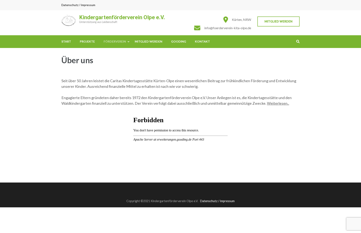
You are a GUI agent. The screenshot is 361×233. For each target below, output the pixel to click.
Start (66, 41)
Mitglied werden (278, 21)
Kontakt (202, 41)
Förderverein (115, 41)
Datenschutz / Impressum (78, 5)
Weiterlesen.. (278, 103)
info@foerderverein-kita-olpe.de (227, 28)
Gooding (178, 41)
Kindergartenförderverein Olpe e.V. (122, 17)
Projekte (87, 41)
